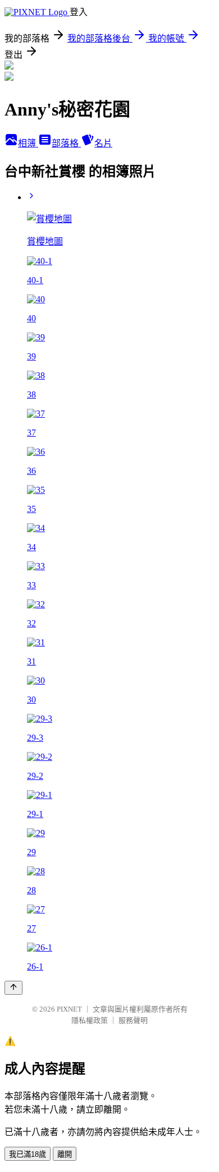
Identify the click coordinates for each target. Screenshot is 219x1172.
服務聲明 (133, 1020)
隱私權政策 (89, 1020)
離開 (64, 1154)
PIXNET (69, 1009)
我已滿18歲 (27, 1154)
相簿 (28, 143)
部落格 (66, 143)
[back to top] (13, 988)
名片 (103, 143)
